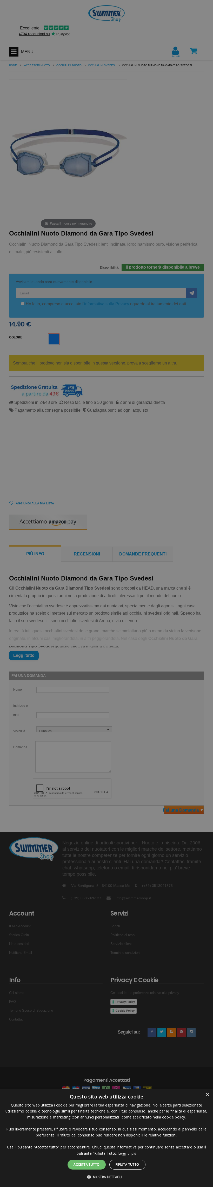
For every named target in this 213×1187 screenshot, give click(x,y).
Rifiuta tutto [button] (127, 1164)
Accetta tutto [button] (86, 1164)
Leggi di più (127, 1153)
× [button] (207, 1095)
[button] (106, 1177)
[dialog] (106, 1138)
